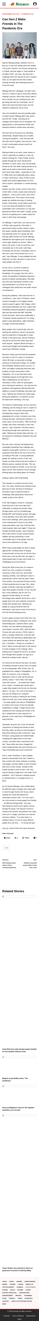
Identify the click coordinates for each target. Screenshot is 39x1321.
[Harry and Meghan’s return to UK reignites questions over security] (19, 1094)
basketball (29, 1298)
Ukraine (19, 1281)
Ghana (4, 1281)
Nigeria (4, 1284)
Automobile (28, 1295)
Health (12, 1290)
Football (12, 1298)
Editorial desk (30, 1316)
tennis (20, 1298)
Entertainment (7, 14)
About (19, 1319)
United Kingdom (29, 1281)
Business (20, 1287)
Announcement (7, 1295)
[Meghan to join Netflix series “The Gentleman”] (19, 1065)
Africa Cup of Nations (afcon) (21, 1301)
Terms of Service (18, 1316)
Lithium (28, 1290)
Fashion (5, 1290)
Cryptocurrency (8, 1287)
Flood (4, 1298)
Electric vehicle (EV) (9, 1292)
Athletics (5, 1301)
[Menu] (4, 4)
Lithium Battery (24, 1292)
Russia (11, 1281)
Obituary (18, 1295)
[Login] (35, 4)
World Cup (29, 1284)
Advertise (7, 1316)
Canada (20, 1284)
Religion (20, 1290)
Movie (4, 1304)
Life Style (16, 14)
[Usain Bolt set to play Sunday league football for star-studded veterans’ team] (19, 970)
